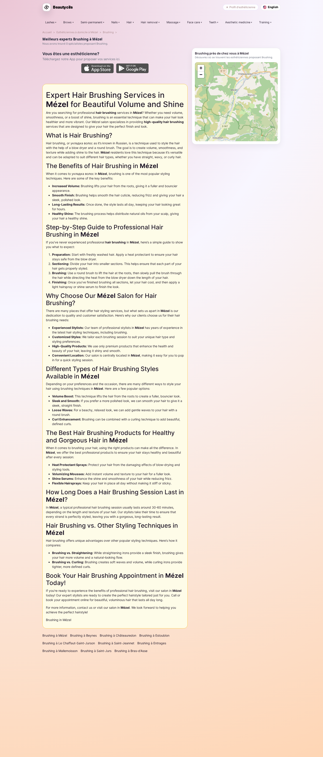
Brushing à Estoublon (154, 635)
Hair (129, 22)
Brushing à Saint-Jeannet (116, 643)
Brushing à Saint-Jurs (96, 651)
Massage (172, 22)
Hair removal (149, 22)
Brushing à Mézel (54, 635)
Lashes (49, 22)
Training (264, 22)
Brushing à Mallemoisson (60, 651)
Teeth (212, 22)
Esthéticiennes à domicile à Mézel (77, 32)
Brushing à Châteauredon (118, 635)
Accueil (47, 32)
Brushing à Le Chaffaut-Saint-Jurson (68, 643)
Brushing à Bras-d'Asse (130, 651)
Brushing (108, 32)
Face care (193, 22)
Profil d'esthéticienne (242, 7)
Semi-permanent (91, 22)
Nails (114, 22)
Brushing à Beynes (83, 635)
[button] (201, 68)
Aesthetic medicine (237, 22)
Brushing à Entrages (151, 643)
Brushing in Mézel (58, 620)
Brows (67, 22)
